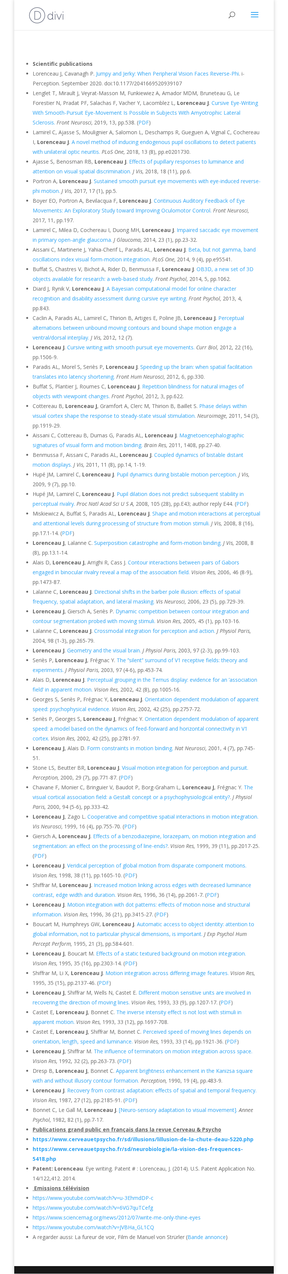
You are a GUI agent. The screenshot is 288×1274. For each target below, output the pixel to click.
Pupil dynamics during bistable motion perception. (177, 474)
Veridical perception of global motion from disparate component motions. (156, 865)
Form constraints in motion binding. (130, 748)
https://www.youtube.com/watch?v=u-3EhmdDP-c (93, 1197)
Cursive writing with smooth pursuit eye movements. (131, 347)
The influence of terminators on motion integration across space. (173, 1051)
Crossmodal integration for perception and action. (154, 630)
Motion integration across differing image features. (167, 973)
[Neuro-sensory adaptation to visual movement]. (178, 1109)
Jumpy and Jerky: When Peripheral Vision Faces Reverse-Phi (167, 73)
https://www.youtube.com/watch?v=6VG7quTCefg (93, 1207)
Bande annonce (207, 1237)
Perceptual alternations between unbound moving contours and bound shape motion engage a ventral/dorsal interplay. (138, 327)
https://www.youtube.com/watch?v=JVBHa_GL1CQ (93, 1227)
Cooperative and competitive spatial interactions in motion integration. (172, 816)
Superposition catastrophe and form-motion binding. (158, 542)
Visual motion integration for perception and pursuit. (185, 767)
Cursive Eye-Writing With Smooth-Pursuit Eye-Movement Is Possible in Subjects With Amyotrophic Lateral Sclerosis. (145, 112)
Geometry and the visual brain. (104, 650)
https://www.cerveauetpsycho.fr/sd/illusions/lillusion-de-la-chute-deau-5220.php (143, 1139)
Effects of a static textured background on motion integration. (171, 953)
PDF (143, 122)
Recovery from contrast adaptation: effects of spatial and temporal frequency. (161, 1090)
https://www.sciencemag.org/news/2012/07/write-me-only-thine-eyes (117, 1217)
